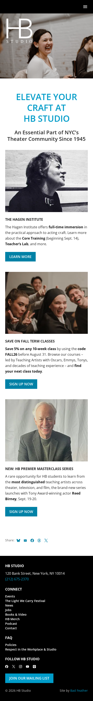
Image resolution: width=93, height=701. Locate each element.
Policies (10, 645)
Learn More (20, 256)
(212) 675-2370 (17, 579)
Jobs (8, 610)
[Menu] (85, 6)
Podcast (11, 623)
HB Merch (12, 619)
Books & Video (16, 614)
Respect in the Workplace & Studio (30, 649)
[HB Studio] (9, 6)
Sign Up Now (21, 384)
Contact (11, 628)
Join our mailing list (29, 678)
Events (10, 596)
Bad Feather (79, 690)
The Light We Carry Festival (25, 601)
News (9, 605)
